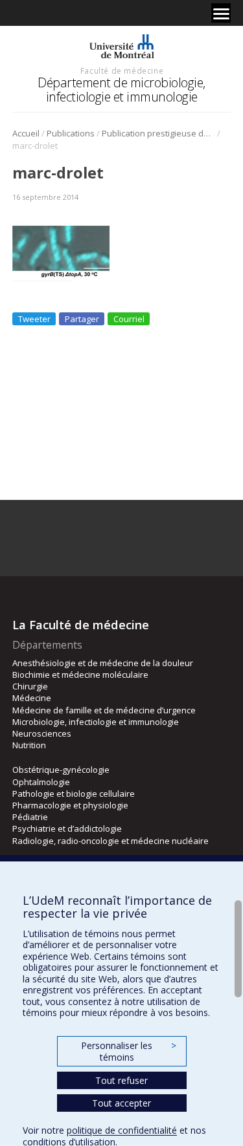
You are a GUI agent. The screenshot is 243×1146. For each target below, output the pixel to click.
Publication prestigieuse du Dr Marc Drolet (158, 133)
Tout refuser (121, 1080)
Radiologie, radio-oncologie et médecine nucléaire (110, 841)
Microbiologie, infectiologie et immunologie (95, 722)
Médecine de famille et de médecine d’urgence (104, 710)
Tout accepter (121, 1103)
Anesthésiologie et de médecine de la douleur (102, 663)
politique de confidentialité (122, 1130)
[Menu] (221, 13)
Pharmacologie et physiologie (70, 805)
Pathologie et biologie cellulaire (73, 793)
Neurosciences (41, 733)
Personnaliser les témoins (128, 1051)
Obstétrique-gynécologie (61, 769)
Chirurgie (30, 686)
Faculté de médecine (121, 70)
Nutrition (29, 745)
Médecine (31, 698)
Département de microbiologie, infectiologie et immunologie (121, 89)
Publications (71, 133)
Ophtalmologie (41, 782)
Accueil (26, 133)
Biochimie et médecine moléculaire (80, 674)
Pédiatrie (30, 817)
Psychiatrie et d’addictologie (67, 828)
